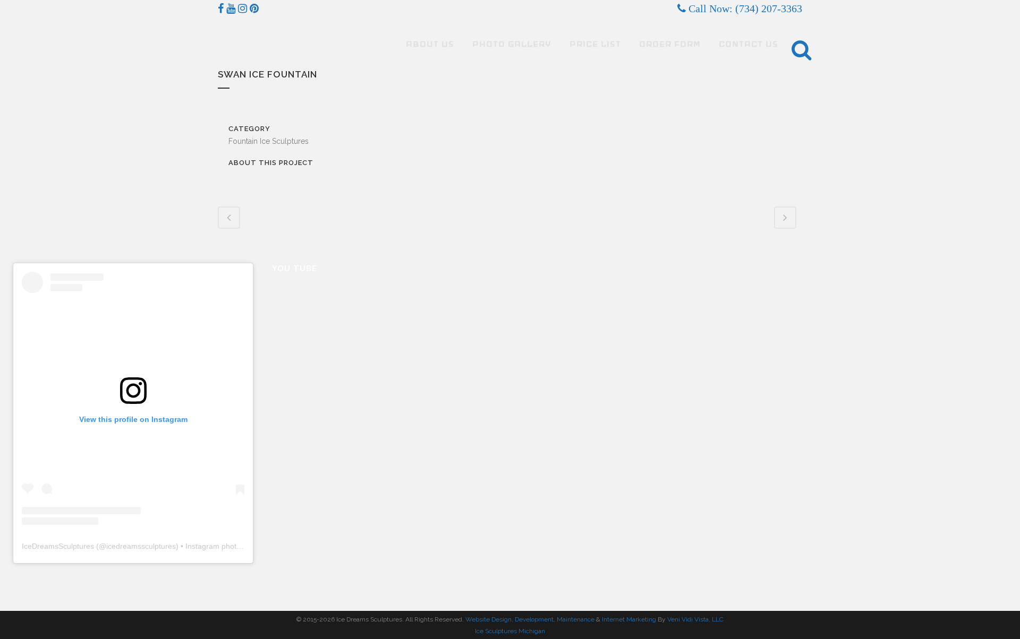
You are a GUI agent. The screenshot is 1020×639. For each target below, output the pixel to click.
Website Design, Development (509, 619)
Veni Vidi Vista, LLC (695, 619)
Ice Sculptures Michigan (510, 631)
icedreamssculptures (141, 546)
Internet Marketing (628, 619)
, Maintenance (574, 619)
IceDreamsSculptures (58, 546)
